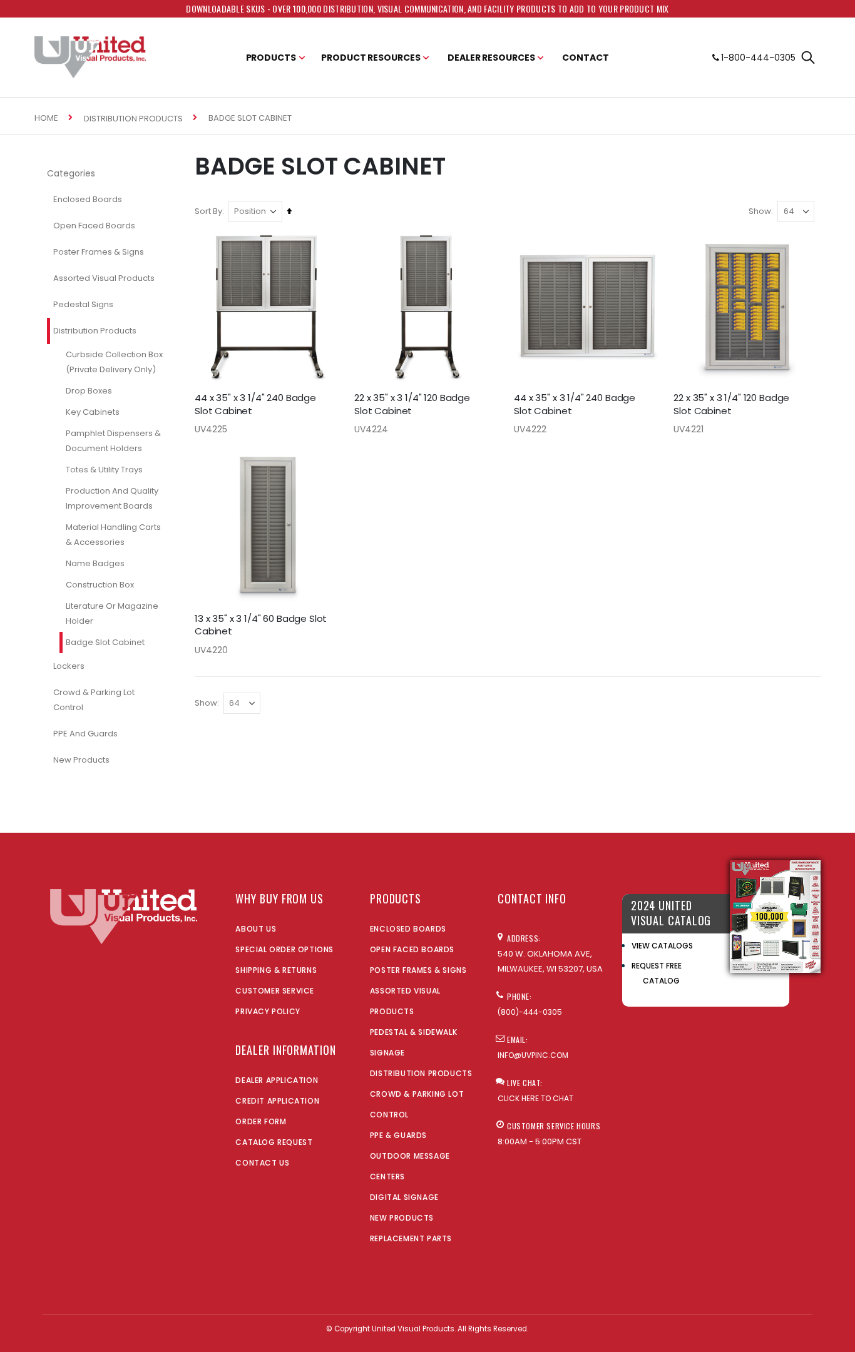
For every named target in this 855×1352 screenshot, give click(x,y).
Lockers (68, 666)
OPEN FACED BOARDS (412, 949)
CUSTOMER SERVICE (274, 990)
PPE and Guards (85, 734)
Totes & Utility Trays (104, 469)
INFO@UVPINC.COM (533, 1055)
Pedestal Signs (83, 304)
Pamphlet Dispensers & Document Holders (113, 440)
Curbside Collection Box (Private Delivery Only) (114, 361)
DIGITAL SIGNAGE (404, 1197)
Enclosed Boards (87, 199)
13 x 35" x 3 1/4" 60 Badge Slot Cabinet (261, 625)
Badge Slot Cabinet (105, 642)
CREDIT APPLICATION (277, 1100)
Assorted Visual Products (104, 278)
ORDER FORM (260, 1121)
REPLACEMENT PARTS (411, 1238)
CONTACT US (262, 1162)
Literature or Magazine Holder (112, 613)
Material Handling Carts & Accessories (113, 534)
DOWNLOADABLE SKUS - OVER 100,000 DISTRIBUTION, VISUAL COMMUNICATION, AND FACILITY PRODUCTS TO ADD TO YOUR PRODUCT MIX (427, 8)
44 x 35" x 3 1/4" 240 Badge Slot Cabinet (255, 404)
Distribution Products (133, 118)
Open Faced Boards (94, 225)
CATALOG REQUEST (273, 1142)
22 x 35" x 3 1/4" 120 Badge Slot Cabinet (412, 404)
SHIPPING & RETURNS (276, 970)
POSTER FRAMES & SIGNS (418, 970)
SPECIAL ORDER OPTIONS (284, 949)
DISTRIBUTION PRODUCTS (421, 1073)
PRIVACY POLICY (267, 1011)
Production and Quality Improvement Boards (112, 498)
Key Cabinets (93, 412)
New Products (81, 760)
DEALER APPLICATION (276, 1080)
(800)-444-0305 (530, 1012)
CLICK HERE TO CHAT (535, 1098)
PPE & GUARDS (398, 1135)
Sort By (208, 211)
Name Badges (95, 563)
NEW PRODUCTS (402, 1217)
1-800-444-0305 (758, 57)
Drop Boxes (89, 391)
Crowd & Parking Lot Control (94, 699)
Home (46, 118)
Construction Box (100, 585)
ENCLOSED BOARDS (408, 928)
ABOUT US (255, 928)
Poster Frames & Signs (98, 252)
